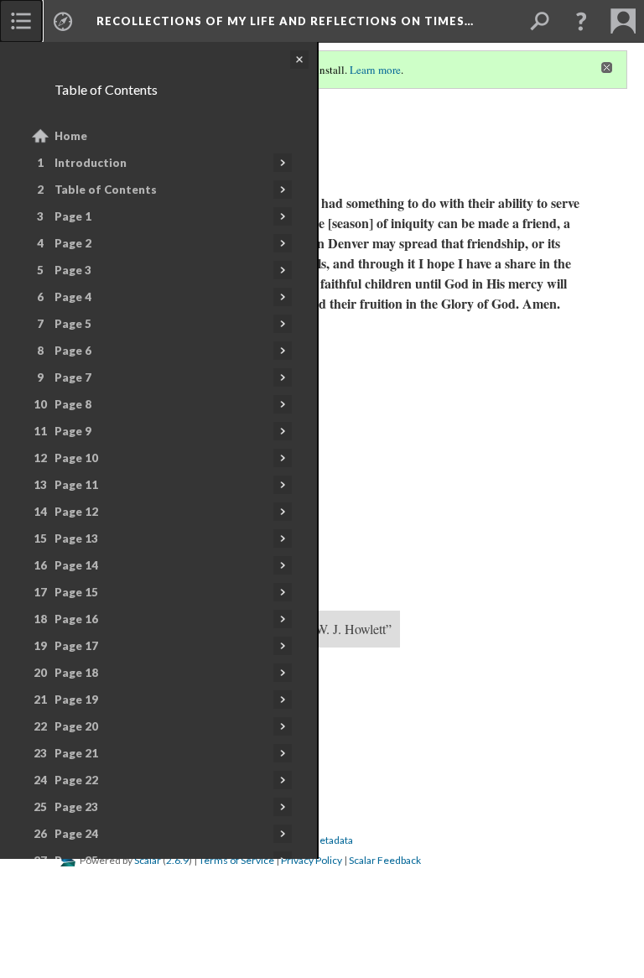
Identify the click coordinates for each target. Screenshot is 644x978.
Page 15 (76, 592)
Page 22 (76, 780)
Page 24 (76, 833)
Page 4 (73, 297)
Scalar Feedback (385, 860)
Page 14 (76, 565)
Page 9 (73, 431)
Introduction (91, 162)
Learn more (375, 69)
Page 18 (76, 672)
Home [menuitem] (71, 136)
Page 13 (76, 538)
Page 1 (73, 216)
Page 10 (76, 458)
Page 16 (76, 619)
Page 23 (76, 807)
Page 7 (73, 377)
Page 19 (76, 699)
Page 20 (76, 726)
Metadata (331, 840)
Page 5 (73, 323)
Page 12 (76, 511)
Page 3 (73, 270)
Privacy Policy (311, 860)
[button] (581, 21)
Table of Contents (106, 189)
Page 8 (73, 404)
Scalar (147, 860)
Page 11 (76, 485)
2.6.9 (177, 860)
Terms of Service (236, 860)
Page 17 (76, 646)
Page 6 (73, 350)
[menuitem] (21, 21)
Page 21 (76, 753)
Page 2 (73, 243)
